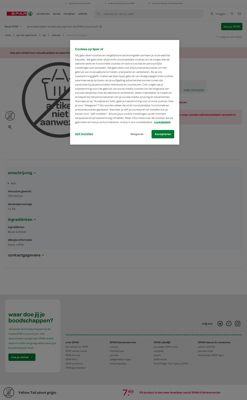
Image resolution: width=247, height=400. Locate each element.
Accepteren (163, 134)
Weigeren (137, 134)
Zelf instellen (84, 134)
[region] (124, 92)
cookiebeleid (162, 122)
